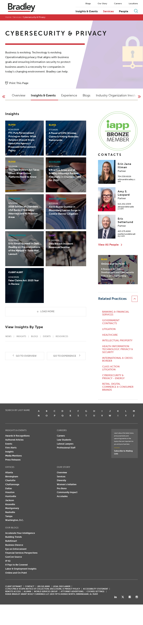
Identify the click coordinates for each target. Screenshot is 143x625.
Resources (62, 336)
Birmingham (11, 476)
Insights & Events (87, 11)
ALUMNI (27, 591)
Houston (9, 492)
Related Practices (112, 299)
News (8, 336)
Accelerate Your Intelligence (20, 533)
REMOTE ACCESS (13, 591)
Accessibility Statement (95, 589)
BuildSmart (11, 541)
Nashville (10, 512)
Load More (47, 311)
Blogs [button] (86, 95)
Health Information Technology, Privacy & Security (117, 349)
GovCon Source (13, 557)
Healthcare (110, 335)
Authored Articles (14, 439)
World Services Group (46, 591)
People (123, 11)
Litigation (109, 329)
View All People (108, 244)
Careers (118, 3)
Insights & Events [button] (43, 95)
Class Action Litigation (111, 368)
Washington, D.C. (14, 520)
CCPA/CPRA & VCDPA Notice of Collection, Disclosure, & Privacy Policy (42, 589)
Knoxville (10, 504)
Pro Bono (62, 488)
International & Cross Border (117, 359)
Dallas (8, 488)
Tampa (8, 516)
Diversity (61, 480)
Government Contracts (110, 322)
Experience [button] (69, 95)
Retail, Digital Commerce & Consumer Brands (117, 387)
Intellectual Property (117, 340)
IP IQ (7, 561)
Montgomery (12, 508)
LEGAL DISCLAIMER (61, 586)
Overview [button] (18, 95)
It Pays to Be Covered (16, 564)
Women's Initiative (66, 484)
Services (108, 11)
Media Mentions (13, 455)
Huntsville (10, 496)
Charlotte (10, 480)
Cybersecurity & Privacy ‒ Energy (113, 377)
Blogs (88, 3)
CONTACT (29, 586)
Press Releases (13, 459)
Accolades (62, 496)
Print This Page (18, 83)
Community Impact (67, 492)
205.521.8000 (43, 586)
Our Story (102, 3)
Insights (21, 336)
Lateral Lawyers (65, 443)
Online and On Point (16, 572)
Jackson (9, 500)
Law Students (64, 439)
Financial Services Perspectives (21, 552)
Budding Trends (13, 537)
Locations (133, 3)
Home (8, 17)
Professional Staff (66, 447)
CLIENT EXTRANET (13, 586)
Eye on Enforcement (16, 549)
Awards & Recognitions (17, 435)
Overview (62, 472)
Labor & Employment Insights (20, 568)
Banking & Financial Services (115, 313)
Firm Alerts (11, 447)
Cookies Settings (95, 592)
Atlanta (9, 472)
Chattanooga (12, 484)
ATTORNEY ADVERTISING (72, 591)
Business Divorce (14, 545)
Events (47, 336)
